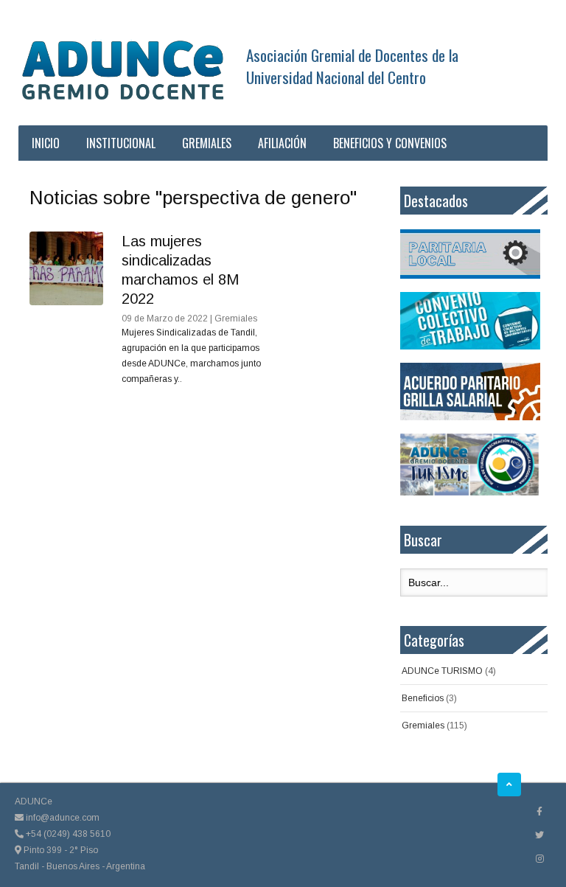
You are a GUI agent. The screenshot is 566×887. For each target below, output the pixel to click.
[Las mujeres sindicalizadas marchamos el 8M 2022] (66, 268)
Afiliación (282, 143)
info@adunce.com (61, 818)
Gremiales (206, 143)
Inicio (46, 143)
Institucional (121, 143)
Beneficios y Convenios (390, 143)
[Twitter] (539, 835)
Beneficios (423, 698)
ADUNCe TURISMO (442, 671)
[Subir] (509, 785)
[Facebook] (539, 812)
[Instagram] (540, 859)
